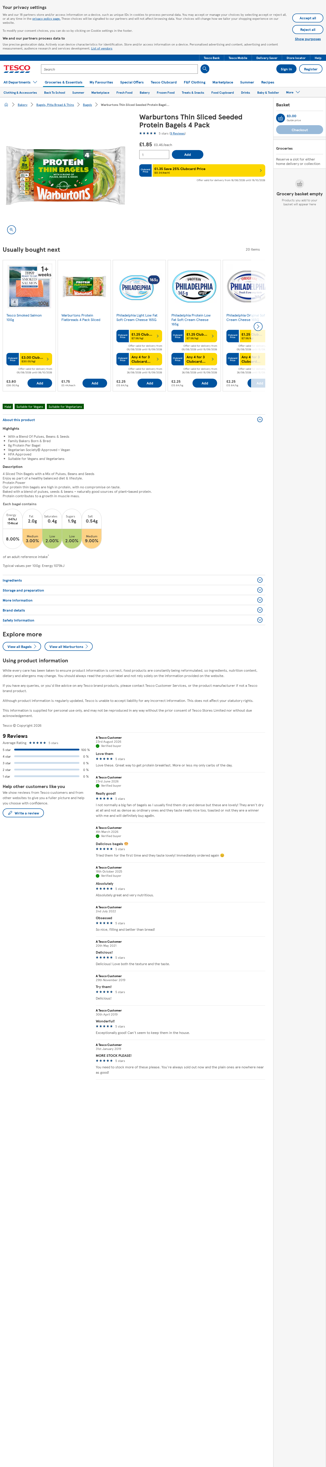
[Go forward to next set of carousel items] (258, 326)
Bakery (22, 104)
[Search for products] (204, 68)
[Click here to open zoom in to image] (11, 229)
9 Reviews (177, 133)
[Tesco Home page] (17, 69)
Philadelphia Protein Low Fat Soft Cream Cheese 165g (191, 320)
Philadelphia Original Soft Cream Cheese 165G (246, 317)
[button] (211, 58)
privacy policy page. (46, 18)
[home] (6, 104)
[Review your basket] (280, 118)
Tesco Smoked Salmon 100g (24, 317)
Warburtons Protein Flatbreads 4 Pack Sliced (80, 317)
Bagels (87, 104)
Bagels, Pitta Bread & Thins (55, 104)
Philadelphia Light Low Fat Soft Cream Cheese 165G (136, 317)
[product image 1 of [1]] (66, 176)
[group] (29, 326)
